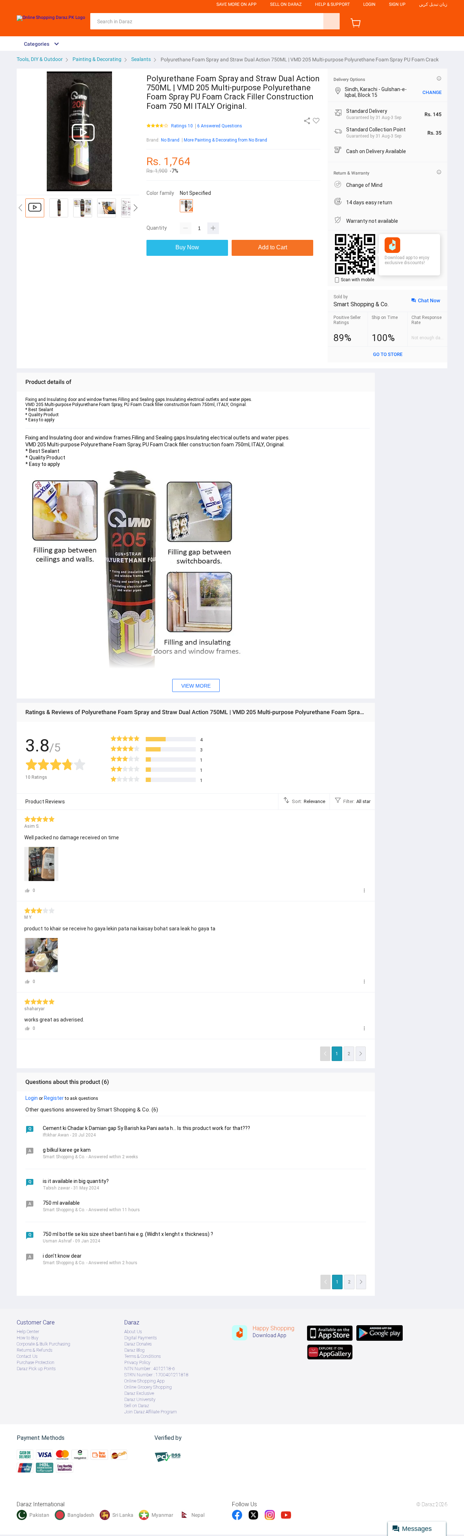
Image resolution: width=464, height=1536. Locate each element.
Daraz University (140, 1399)
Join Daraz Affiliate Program (150, 1411)
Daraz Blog (134, 1350)
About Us (133, 1331)
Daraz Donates (138, 1344)
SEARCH (331, 21)
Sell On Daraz (286, 4)
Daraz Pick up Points (36, 1368)
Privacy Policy (137, 1362)
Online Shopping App (144, 1381)
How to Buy (27, 1337)
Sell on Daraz (136, 1405)
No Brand (170, 140)
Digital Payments (140, 1337)
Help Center (28, 1331)
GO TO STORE (387, 354)
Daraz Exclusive (139, 1393)
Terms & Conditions (142, 1356)
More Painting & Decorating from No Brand (225, 140)
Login (369, 4)
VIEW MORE (196, 686)
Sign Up (397, 4)
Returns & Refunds (34, 1350)
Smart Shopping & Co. (361, 304)
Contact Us (27, 1356)
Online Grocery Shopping (148, 1387)
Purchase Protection (35, 1362)
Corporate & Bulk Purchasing (43, 1344)
